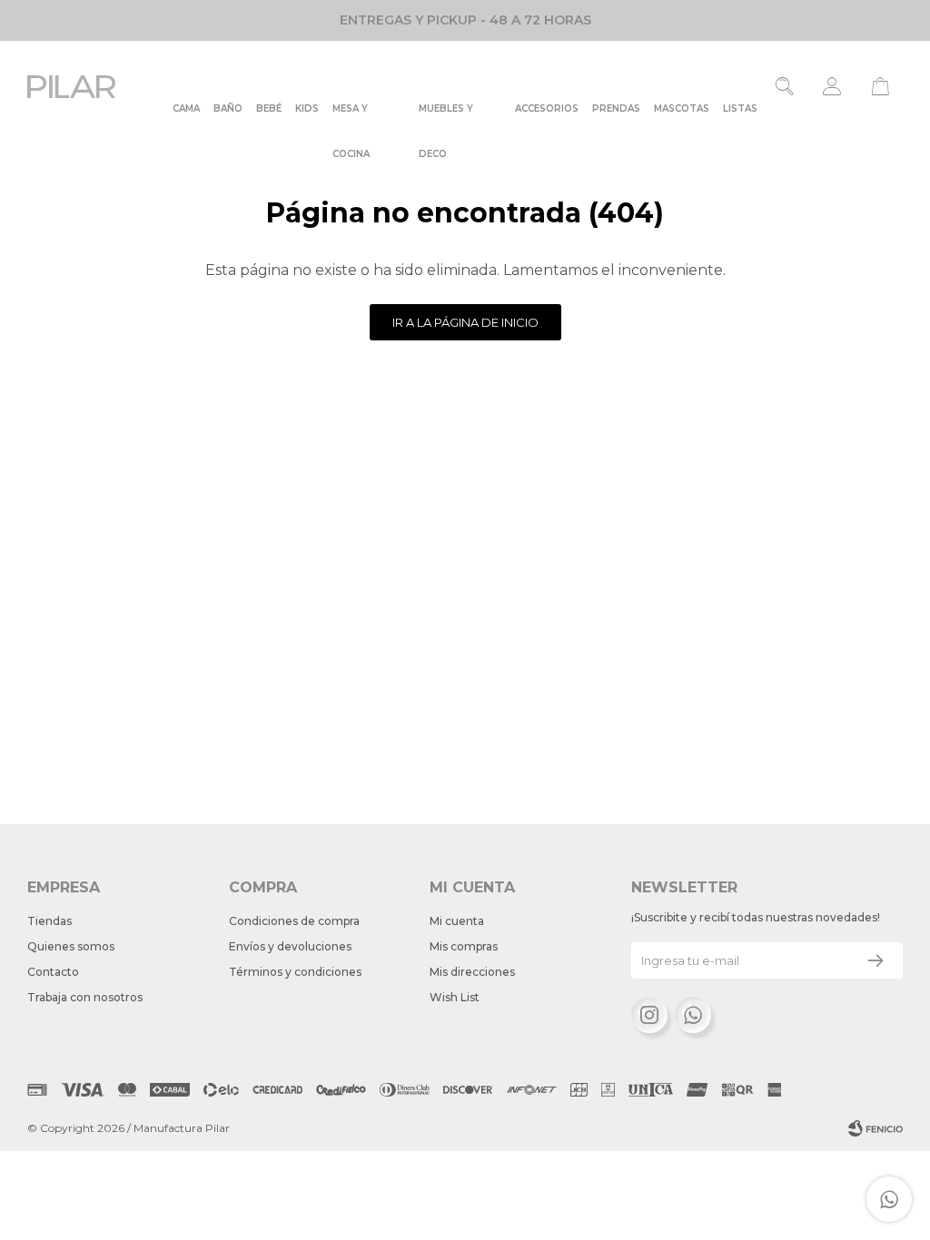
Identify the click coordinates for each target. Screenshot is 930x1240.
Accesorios (547, 108)
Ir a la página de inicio (465, 322)
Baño (227, 108)
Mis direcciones (472, 972)
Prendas (616, 108)
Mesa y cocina (351, 117)
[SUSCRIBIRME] (875, 960)
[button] (785, 86)
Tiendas (49, 921)
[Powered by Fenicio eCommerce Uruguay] (875, 1128)
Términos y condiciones (295, 972)
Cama (186, 108)
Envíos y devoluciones (290, 946)
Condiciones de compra (294, 921)
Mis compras (464, 946)
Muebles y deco (446, 117)
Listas (740, 108)
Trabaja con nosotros (85, 997)
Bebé (269, 108)
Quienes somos (70, 946)
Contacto (53, 972)
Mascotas (681, 108)
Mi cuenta (457, 921)
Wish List (455, 997)
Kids (307, 108)
